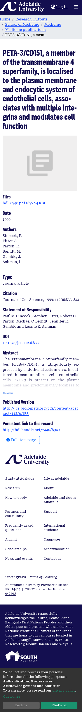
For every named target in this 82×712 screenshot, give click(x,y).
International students (54, 528)
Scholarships (16, 549)
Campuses (52, 539)
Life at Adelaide (56, 478)
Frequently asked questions (19, 528)
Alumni (11, 539)
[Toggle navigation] (76, 7)
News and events (19, 558)
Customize (11, 696)
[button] (53, 7)
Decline (21, 705)
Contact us (52, 558)
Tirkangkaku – (31, 577)
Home (5, 19)
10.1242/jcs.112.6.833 (21, 343)
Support (50, 511)
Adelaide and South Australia (60, 500)
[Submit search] (47, 7)
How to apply (16, 497)
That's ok (59, 705)
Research (12, 488)
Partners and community (15, 514)
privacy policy (63, 690)
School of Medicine (22, 24)
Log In (62, 7)
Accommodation (57, 549)
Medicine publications (25, 30)
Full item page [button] (23, 440)
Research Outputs (32, 19)
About (49, 488)
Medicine (52, 24)
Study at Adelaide (19, 478)
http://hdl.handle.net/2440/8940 (31, 430)
